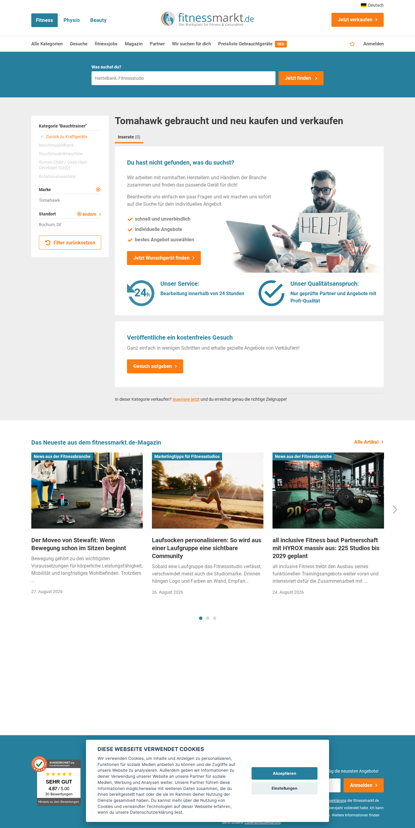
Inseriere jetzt (186, 399)
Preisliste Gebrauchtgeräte (251, 44)
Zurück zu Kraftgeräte (66, 136)
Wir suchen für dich (191, 44)
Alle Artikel (366, 442)
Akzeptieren (284, 773)
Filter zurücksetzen (73, 243)
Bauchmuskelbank (56, 145)
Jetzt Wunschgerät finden (161, 258)
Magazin (133, 44)
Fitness (44, 20)
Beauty (98, 20)
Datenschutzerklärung (263, 822)
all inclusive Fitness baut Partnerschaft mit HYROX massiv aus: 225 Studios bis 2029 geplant (326, 548)
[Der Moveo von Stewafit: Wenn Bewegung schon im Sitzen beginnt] (87, 490)
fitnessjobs (106, 44)
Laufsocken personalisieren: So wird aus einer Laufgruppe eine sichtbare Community (206, 548)
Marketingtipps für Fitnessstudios (187, 456)
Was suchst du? (106, 67)
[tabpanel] (87, 525)
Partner (157, 44)
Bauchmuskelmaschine (61, 153)
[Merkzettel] (352, 44)
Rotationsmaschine (57, 176)
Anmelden (373, 44)
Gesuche (78, 44)
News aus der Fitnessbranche (62, 456)
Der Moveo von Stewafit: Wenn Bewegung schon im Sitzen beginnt (78, 544)
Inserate (129, 137)
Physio (71, 20)
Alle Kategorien (47, 44)
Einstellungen (284, 788)
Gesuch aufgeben (152, 366)
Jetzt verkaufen (355, 20)
